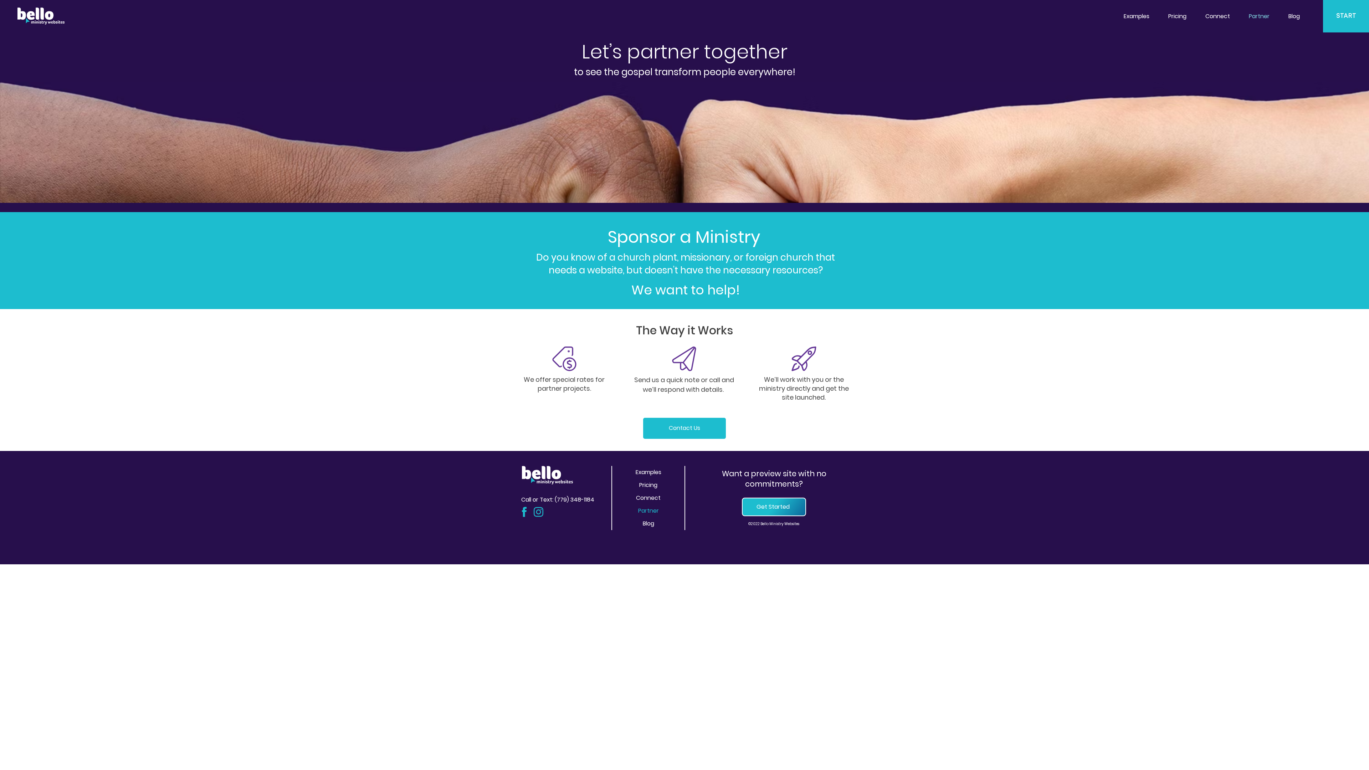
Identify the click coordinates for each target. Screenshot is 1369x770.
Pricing (648, 485)
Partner (648, 511)
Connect (648, 498)
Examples (648, 472)
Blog (648, 523)
